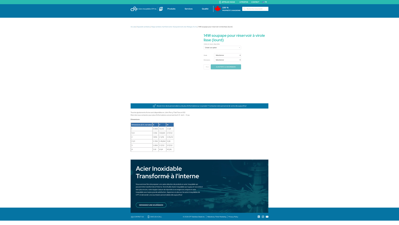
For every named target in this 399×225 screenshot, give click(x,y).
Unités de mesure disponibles (212, 44)
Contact (255, 2)
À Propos (244, 2)
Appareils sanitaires (143, 27)
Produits (171, 9)
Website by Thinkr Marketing (216, 217)
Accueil (133, 27)
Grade (205, 55)
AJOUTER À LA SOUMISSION (226, 67)
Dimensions (207, 60)
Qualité (205, 9)
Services (189, 9)
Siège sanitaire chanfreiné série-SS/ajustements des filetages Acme (174, 27)
